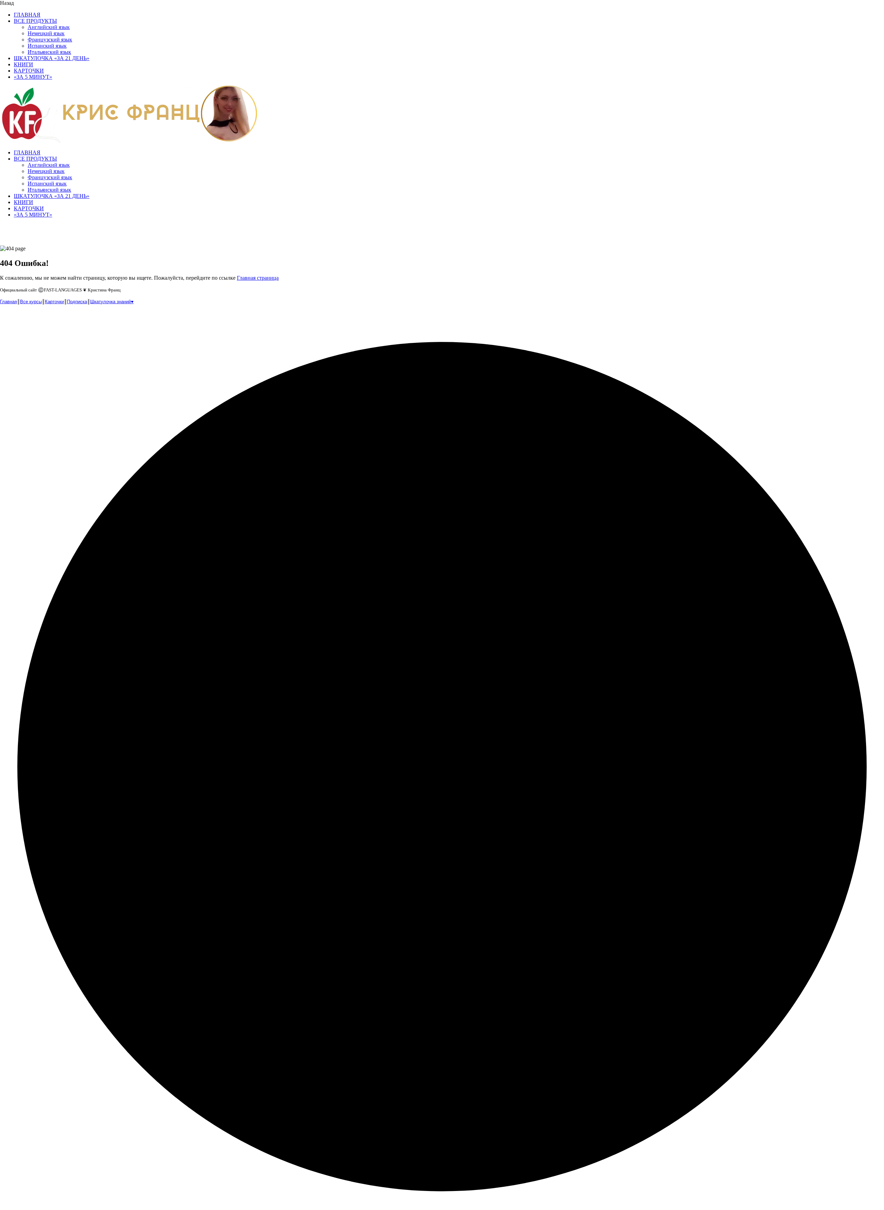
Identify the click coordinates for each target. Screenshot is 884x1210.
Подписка (77, 301)
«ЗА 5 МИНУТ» (33, 77)
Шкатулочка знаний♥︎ (112, 301)
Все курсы (31, 301)
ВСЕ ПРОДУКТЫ (35, 21)
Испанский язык (47, 46)
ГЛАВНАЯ (27, 15)
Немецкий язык (46, 33)
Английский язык (49, 27)
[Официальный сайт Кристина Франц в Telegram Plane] (21, 317)
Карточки (54, 301)
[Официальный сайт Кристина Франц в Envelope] (6, 317)
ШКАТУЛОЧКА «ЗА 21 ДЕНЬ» (51, 58)
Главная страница (258, 278)
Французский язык (50, 39)
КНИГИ (23, 64)
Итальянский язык (49, 52)
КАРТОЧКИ (29, 71)
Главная (8, 301)
